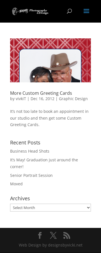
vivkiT (21, 98)
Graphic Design (73, 98)
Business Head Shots (29, 151)
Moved (16, 183)
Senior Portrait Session (31, 175)
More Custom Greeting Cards (41, 93)
